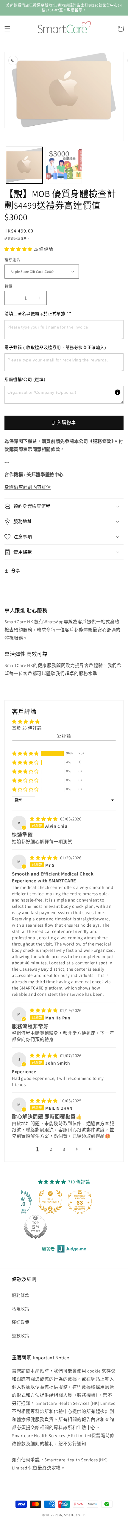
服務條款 (20, 1295)
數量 (8, 286)
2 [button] (51, 1149)
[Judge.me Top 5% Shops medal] (35, 1227)
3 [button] (64, 1149)
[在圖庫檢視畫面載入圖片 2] (64, 165)
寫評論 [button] (64, 736)
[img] (44, 819)
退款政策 (20, 1335)
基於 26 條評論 (27, 728)
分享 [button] (15, 570)
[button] (7, 28)
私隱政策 (20, 1308)
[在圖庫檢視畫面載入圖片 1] (24, 165)
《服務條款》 (101, 441)
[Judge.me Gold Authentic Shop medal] (50, 1202)
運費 (24, 239)
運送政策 (20, 1322)
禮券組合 (12, 259)
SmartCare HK (75, 1515)
